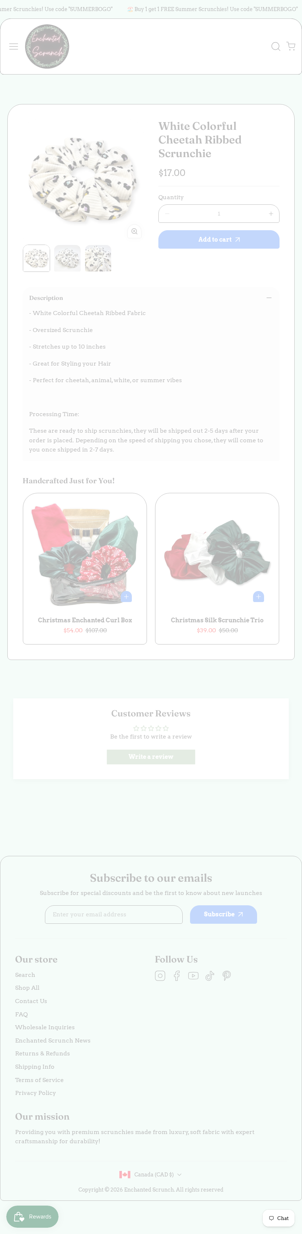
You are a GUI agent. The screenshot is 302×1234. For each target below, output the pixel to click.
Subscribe (213, 1176)
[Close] (151, 1108)
